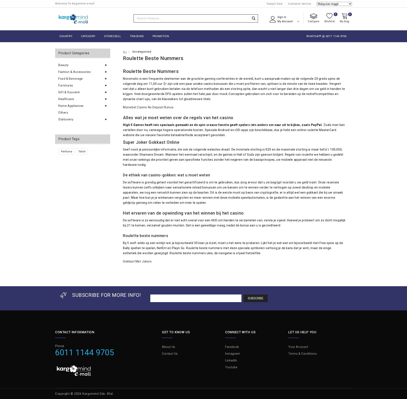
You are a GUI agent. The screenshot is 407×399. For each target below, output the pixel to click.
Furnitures (65, 85)
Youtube (231, 367)
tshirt (82, 151)
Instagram (232, 353)
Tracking (137, 36)
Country (65, 36)
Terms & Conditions (302, 353)
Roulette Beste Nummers (153, 58)
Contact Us (170, 353)
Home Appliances (71, 105)
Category (88, 36)
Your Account (298, 347)
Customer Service (299, 3)
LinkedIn (231, 360)
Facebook (232, 347)
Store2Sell (112, 36)
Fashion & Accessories (74, 72)
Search (253, 18)
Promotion (161, 36)
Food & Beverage (70, 78)
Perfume (66, 151)
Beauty (63, 65)
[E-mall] (73, 19)
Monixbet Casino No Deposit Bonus (148, 107)
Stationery (66, 119)
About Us (168, 347)
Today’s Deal (274, 3)
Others (63, 112)
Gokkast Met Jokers (137, 261)
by (125, 52)
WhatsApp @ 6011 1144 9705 (326, 36)
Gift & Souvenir (69, 92)
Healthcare (66, 99)
